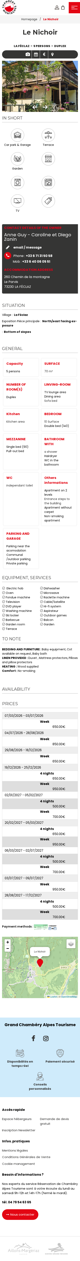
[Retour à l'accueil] (9, 7)
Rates (44, 54)
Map (52, 54)
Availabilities (36, 54)
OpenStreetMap (69, 996)
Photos (28, 54)
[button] (63, 8)
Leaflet (53, 996)
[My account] (57, 8)
